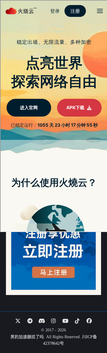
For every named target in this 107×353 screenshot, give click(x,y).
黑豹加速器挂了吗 (27, 337)
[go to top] (90, 331)
